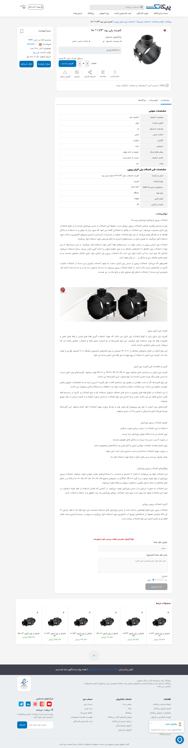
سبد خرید (88, 708)
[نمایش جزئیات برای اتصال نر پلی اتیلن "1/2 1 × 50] (54, 621)
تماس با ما (127, 704)
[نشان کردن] (21, 31)
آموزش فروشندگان (124, 725)
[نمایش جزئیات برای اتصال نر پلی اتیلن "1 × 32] (107, 621)
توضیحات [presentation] (153, 100)
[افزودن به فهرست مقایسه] (103, 72)
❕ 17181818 (32, 44)
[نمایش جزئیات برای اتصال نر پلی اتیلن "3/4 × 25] (133, 621)
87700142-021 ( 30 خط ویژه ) (103, 669)
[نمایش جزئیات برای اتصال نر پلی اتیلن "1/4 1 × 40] (81, 621)
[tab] (165, 100)
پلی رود (36, 52)
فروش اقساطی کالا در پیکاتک (119, 717)
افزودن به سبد (67, 63)
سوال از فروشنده (44, 64)
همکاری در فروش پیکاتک (160, 713)
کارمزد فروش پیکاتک (162, 708)
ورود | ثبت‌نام (34, 7)
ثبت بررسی (156, 586)
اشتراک (22, 725)
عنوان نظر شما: (160, 542)
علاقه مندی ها (86, 713)
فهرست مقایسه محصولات (81, 717)
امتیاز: (164, 576)
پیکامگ (128, 713)
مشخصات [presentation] (165, 100)
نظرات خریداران (26, 64)
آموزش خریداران (125, 730)
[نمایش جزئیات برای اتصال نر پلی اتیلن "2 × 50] (28, 621)
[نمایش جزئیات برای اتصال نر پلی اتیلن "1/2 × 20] (159, 621)
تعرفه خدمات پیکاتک (162, 704)
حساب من (88, 704)
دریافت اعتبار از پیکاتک (122, 721)
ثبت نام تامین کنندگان (82, 721)
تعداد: (93, 63)
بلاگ (130, 708)
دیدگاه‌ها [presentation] (142, 100)
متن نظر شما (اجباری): (156, 554)
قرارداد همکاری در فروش (161, 717)
